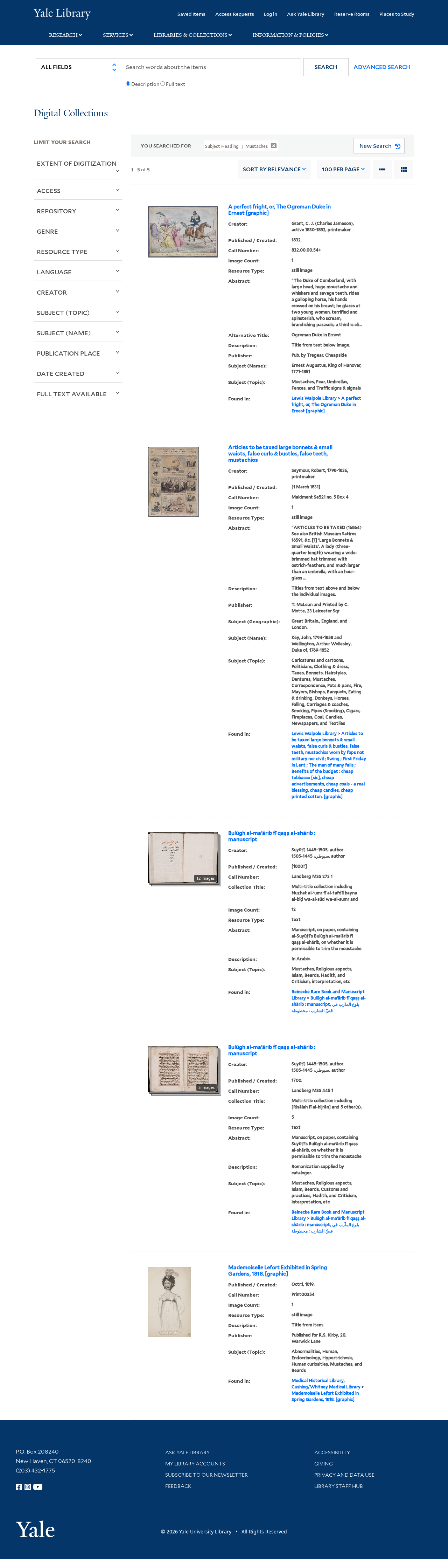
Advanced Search (382, 67)
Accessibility (332, 1452)
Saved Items (191, 14)
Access (49, 190)
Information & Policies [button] (288, 35)
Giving (323, 1464)
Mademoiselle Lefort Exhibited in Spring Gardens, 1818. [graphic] (277, 1270)
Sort (272, 169)
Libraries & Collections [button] (190, 35)
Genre (47, 231)
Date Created (60, 373)
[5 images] (183, 1069)
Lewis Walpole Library (314, 398)
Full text (175, 84)
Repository (56, 211)
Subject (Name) (64, 333)
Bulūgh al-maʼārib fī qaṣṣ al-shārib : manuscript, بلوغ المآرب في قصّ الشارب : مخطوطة (329, 1004)
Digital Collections (71, 113)
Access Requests (234, 14)
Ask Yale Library (305, 14)
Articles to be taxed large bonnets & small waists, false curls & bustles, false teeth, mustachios (280, 453)
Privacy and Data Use (344, 1475)
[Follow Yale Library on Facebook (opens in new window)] (19, 1487)
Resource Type (62, 251)
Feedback (178, 1486)
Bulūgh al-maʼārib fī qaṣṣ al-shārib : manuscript (271, 836)
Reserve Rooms (352, 14)
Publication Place (68, 353)
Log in (270, 14)
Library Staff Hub (338, 1486)
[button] (326, 67)
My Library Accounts (195, 1464)
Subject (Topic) (63, 312)
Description (145, 84)
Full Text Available (72, 394)
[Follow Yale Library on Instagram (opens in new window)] (27, 1487)
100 (340, 169)
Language (54, 272)
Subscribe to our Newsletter (206, 1475)
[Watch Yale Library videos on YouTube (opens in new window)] (37, 1487)
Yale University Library (62, 13)
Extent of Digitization (77, 163)
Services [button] (115, 35)
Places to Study (396, 14)
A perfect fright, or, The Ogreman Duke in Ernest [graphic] (279, 210)
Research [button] (63, 35)
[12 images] (183, 857)
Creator (52, 292)
